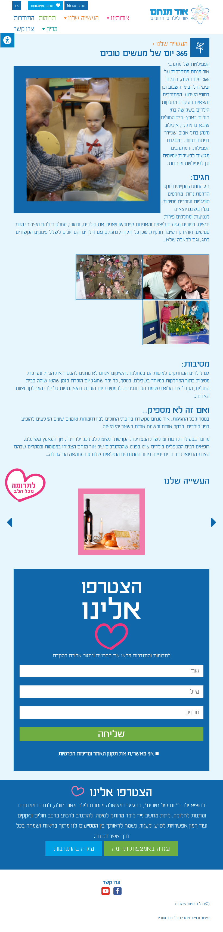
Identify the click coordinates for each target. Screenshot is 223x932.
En (16, 6)
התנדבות (24, 18)
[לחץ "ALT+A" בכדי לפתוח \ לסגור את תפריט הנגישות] (7, 40)
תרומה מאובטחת (42, 6)
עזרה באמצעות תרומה (141, 848)
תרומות (47, 18)
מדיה (52, 29)
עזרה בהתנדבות (74, 848)
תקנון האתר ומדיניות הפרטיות (88, 753)
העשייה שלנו (83, 18)
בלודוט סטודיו (168, 917)
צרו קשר (24, 29)
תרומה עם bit (76, 6)
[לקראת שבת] (111, 526)
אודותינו (120, 18)
